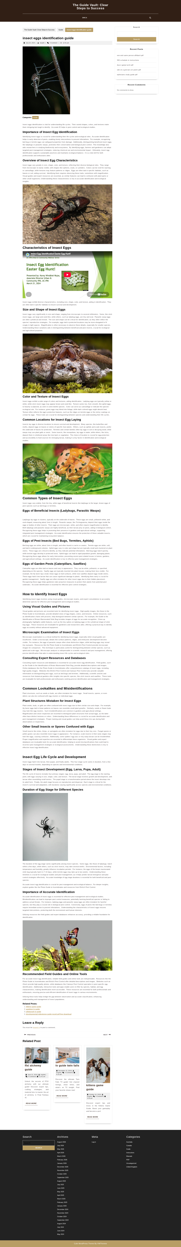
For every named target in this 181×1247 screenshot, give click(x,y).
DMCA (84, 17)
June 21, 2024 (32, 1074)
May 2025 (60, 1192)
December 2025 (62, 1167)
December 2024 (62, 1209)
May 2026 (60, 1149)
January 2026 (62, 1163)
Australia (129, 1142)
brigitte (42, 43)
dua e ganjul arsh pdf (125, 65)
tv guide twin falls (67, 1065)
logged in (36, 1027)
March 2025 (61, 1199)
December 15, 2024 (65, 1070)
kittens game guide (33, 1007)
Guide (61, 30)
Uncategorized (131, 1163)
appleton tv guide (33, 1009)
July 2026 (60, 1145)
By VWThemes (101, 1243)
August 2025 (61, 1181)
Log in (94, 1142)
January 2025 (62, 1206)
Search (136, 27)
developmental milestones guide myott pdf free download (48, 1014)
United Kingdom (131, 1167)
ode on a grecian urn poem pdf (129, 70)
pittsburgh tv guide (33, 1012)
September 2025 (63, 1177)
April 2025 (60, 1195)
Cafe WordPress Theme (84, 1243)
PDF (127, 1160)
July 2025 (60, 1184)
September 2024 (63, 1220)
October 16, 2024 (95, 1094)
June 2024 (60, 1231)
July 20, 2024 (30, 43)
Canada (129, 1145)
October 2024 (62, 1216)
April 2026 (60, 1152)
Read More (32, 1103)
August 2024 (61, 1223)
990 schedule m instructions (128, 60)
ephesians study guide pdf (127, 74)
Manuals (129, 1156)
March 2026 (61, 1156)
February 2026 (62, 1160)
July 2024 (60, 1227)
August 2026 (61, 1142)
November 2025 (62, 1170)
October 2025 (62, 1174)
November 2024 (62, 1213)
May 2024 (60, 1234)
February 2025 (62, 1202)
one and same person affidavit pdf (130, 55)
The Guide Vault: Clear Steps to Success (90, 6)
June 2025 (60, 1188)
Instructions (130, 1152)
